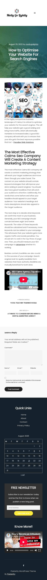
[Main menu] (35, 13)
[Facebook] (39, 13)
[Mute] (36, 550)
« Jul (23, 475)
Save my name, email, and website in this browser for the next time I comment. (23, 381)
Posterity (11, 574)
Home (23, 414)
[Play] (7, 550)
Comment (9, 348)
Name (7, 368)
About (23, 418)
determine (20, 244)
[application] (23, 542)
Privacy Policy (23, 425)
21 (29, 461)
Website (33, 368)
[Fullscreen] (39, 550)
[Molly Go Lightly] (17, 13)
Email (19, 368)
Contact (23, 422)
